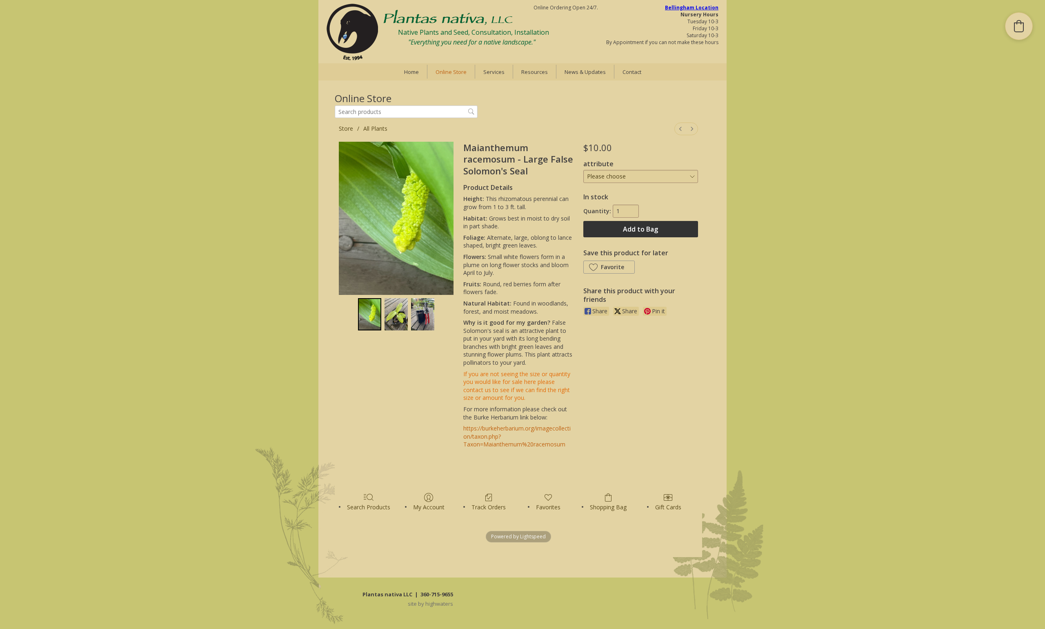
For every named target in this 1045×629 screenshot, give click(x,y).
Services (494, 72)
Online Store (451, 72)
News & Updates (585, 72)
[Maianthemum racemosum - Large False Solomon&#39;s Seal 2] (422, 314)
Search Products (368, 507)
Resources (534, 72)
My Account (429, 507)
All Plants (375, 128)
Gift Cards (668, 507)
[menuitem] (680, 129)
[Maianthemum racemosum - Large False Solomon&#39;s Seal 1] (396, 314)
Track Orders (488, 507)
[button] (609, 267)
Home (411, 72)
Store (346, 128)
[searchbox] (406, 111)
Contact (632, 72)
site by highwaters (430, 603)
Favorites (548, 507)
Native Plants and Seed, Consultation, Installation (473, 32)
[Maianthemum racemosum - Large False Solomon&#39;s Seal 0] (369, 314)
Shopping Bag (608, 507)
